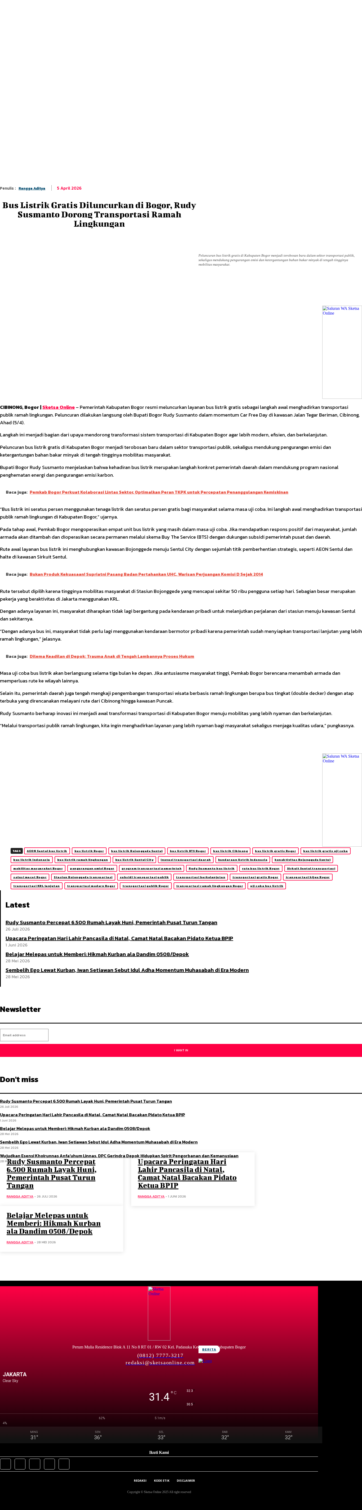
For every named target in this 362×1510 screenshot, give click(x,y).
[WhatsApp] (111, 292)
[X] (72, 292)
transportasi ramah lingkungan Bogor (209, 886)
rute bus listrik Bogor (261, 868)
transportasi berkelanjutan (200, 877)
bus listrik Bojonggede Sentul (137, 851)
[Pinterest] (92, 292)
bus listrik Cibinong (230, 851)
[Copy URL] (151, 292)
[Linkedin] (131, 292)
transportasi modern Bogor (91, 886)
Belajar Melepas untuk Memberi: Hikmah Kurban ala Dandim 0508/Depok (97, 954)
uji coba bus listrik (266, 886)
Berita (209, 1349)
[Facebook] (52, 292)
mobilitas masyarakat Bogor (38, 868)
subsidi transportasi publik (144, 877)
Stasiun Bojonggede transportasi (83, 877)
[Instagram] (20, 1464)
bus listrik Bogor (89, 851)
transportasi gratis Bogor (255, 877)
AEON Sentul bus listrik (47, 851)
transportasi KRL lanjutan (36, 886)
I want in (181, 1050)
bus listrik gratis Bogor (275, 851)
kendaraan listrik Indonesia (243, 859)
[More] (170, 292)
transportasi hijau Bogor (308, 877)
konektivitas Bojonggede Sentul (302, 859)
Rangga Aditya (32, 188)
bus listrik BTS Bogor (188, 851)
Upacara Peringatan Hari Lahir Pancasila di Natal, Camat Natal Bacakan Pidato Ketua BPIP (119, 938)
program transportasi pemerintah (152, 868)
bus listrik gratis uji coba (325, 851)
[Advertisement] (181, 117)
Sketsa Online (58, 407)
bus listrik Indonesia (31, 859)
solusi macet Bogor (30, 877)
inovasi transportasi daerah (186, 859)
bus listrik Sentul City (134, 859)
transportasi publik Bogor (145, 886)
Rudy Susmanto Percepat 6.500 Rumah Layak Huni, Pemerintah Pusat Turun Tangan (111, 922)
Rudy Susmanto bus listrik (212, 868)
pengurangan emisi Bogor (92, 868)
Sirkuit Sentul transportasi (311, 868)
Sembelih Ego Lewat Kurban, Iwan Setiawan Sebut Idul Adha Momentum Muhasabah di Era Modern (127, 970)
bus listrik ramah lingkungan (82, 859)
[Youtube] (64, 1464)
